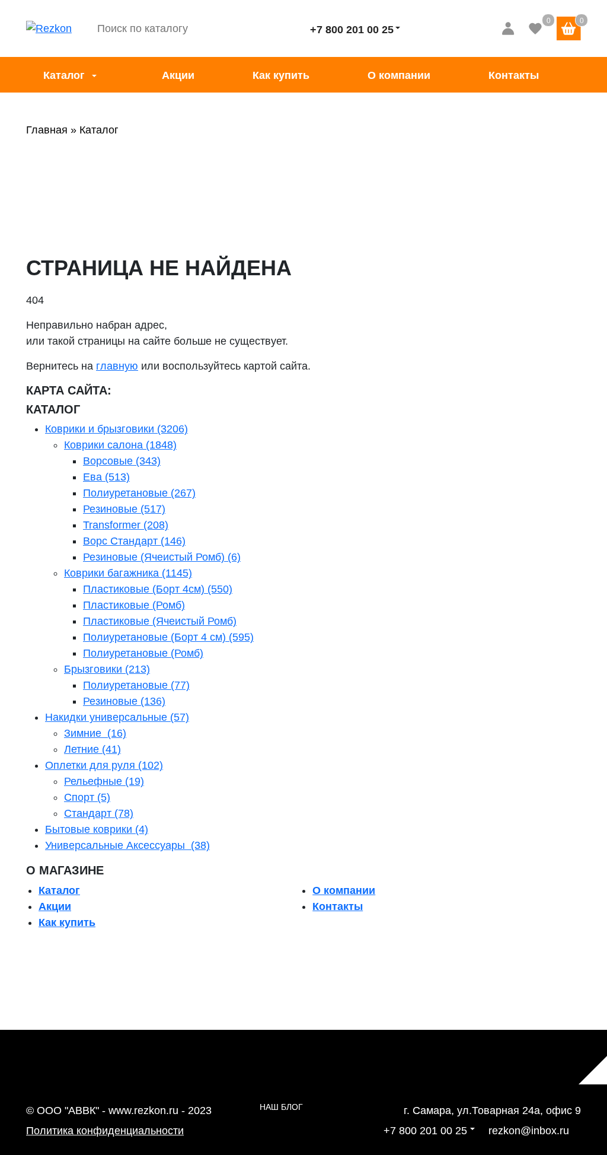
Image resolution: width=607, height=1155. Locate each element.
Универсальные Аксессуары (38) (127, 845)
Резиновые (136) (124, 701)
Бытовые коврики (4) (96, 829)
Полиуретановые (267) (139, 493)
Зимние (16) (95, 733)
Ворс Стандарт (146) (134, 541)
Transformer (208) (125, 525)
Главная (47, 130)
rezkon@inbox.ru (528, 1131)
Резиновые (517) (124, 509)
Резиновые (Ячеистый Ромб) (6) (162, 557)
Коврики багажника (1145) (128, 573)
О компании (399, 75)
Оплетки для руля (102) (104, 765)
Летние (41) (92, 749)
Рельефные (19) (104, 781)
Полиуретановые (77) (136, 685)
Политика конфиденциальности (105, 1131)
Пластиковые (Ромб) (134, 605)
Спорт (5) (87, 797)
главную (117, 366)
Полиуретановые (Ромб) (143, 653)
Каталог (64, 75)
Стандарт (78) (98, 813)
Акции (178, 75)
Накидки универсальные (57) (117, 717)
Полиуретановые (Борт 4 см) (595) (168, 637)
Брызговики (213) (107, 669)
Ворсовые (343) (122, 461)
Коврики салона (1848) (120, 445)
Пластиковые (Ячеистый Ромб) (160, 621)
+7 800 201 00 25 (352, 30)
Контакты (513, 75)
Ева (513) (106, 477)
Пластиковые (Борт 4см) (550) (157, 589)
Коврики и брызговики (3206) (116, 429)
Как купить (281, 75)
